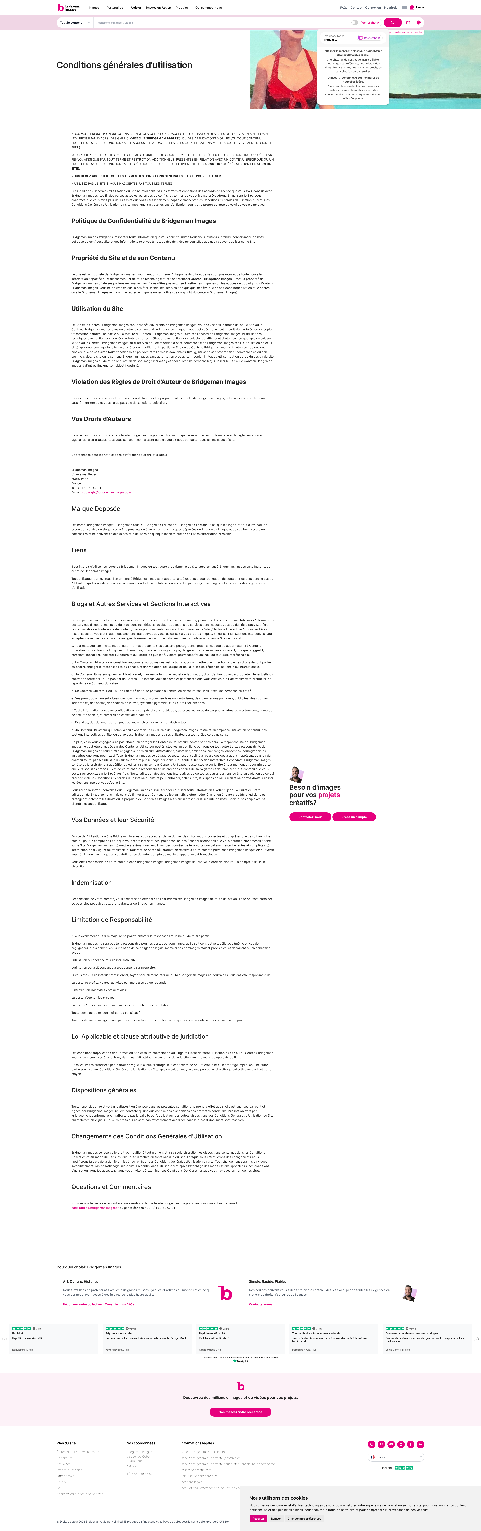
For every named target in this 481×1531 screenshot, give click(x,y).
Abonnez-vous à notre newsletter (80, 1494)
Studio (61, 1482)
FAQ (59, 1488)
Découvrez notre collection (82, 1304)
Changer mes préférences (304, 1518)
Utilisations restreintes (196, 1470)
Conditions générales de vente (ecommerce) (211, 1458)
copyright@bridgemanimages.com (106, 492)
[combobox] (248, 22)
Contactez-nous (310, 817)
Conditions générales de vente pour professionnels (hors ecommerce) (228, 1464)
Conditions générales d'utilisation (203, 1452)
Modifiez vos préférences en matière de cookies (214, 1488)
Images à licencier (69, 1470)
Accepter (258, 1518)
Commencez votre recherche (240, 1412)
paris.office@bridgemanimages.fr (95, 1208)
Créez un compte (354, 817)
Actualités (63, 1464)
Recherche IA (369, 22)
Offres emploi (66, 1476)
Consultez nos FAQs (119, 1304)
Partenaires (65, 1458)
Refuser (276, 1518)
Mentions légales (192, 1482)
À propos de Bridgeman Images (78, 1452)
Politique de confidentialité (199, 1476)
